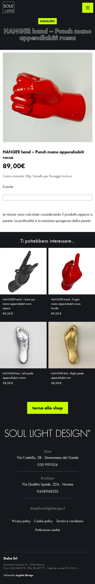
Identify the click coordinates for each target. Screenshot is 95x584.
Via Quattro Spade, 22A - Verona (47, 484)
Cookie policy (43, 521)
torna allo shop (47, 408)
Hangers (47, 21)
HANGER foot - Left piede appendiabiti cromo (18, 375)
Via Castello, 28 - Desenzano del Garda (47, 457)
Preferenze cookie (47, 529)
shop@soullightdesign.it (47, 508)
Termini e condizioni (69, 521)
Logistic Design (24, 575)
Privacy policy (21, 521)
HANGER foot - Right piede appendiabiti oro (67, 375)
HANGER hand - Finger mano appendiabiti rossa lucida (65, 303)
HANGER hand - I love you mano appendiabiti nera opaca (19, 303)
